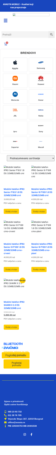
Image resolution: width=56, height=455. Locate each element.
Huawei (41, 84)
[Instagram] (24, 434)
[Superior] (15, 141)
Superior (15, 147)
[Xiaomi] (15, 78)
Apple (15, 68)
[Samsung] (40, 62)
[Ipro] (15, 125)
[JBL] (15, 110)
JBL (15, 116)
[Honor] (40, 94)
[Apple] (15, 62)
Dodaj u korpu (11, 211)
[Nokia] (40, 110)
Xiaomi (15, 84)
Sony (41, 131)
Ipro (15, 131)
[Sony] (40, 125)
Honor (40, 100)
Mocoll (41, 147)
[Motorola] (15, 94)
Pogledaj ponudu (17, 364)
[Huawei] (40, 78)
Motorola (15, 100)
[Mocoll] (40, 141)
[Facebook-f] (31, 434)
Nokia (40, 116)
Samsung (41, 68)
